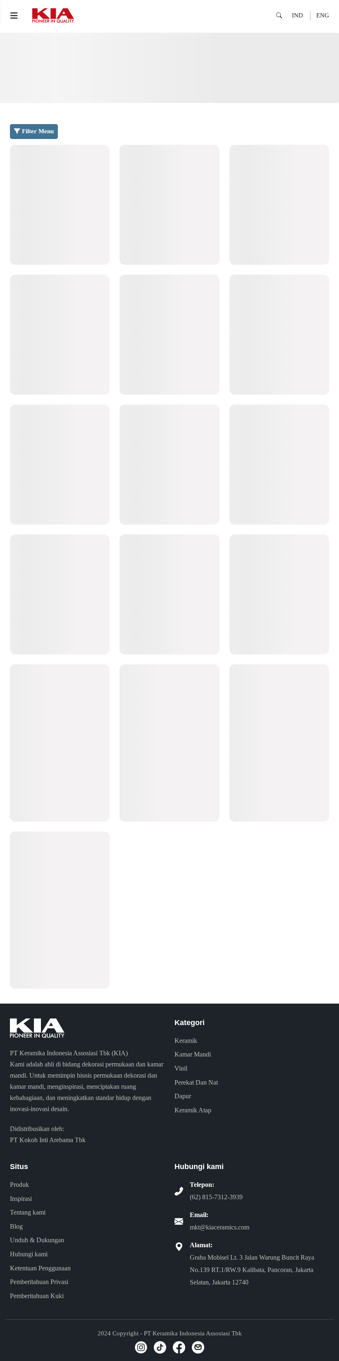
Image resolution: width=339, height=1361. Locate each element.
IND (297, 15)
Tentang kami (27, 1212)
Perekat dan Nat (196, 1082)
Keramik (185, 1040)
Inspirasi (21, 1198)
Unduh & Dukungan (37, 1240)
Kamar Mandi (192, 1054)
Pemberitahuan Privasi (39, 1281)
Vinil (180, 1068)
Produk (19, 1184)
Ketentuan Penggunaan (40, 1268)
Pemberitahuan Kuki (37, 1295)
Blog (16, 1226)
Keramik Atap (192, 1110)
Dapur (182, 1096)
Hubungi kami (29, 1254)
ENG (322, 15)
